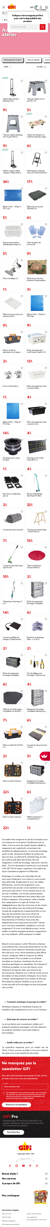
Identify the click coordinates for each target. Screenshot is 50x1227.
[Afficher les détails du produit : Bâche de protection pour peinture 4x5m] (13, 303)
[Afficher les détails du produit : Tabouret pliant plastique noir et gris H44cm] (13, 123)
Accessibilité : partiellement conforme (36, 1218)
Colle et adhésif (33, 60)
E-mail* (6, 1084)
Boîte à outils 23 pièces (12, 781)
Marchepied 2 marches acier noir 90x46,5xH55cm (37, 172)
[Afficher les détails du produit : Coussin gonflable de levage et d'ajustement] (13, 626)
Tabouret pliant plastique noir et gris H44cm (13, 136)
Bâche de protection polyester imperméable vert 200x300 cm (36, 279)
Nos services (9, 1178)
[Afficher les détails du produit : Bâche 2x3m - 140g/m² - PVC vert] (13, 195)
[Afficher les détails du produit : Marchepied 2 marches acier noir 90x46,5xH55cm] (37, 159)
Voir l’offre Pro (13, 1132)
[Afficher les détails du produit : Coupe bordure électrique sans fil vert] (13, 554)
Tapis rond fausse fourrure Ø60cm (34, 567)
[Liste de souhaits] (21, 81)
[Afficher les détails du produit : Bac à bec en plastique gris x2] (13, 482)
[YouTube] (23, 1165)
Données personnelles (10, 1224)
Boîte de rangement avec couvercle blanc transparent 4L (37, 387)
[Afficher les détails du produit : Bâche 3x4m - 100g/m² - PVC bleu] (37, 303)
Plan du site (6, 1214)
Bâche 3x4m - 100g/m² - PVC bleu (36, 315)
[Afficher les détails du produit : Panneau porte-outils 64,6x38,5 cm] (37, 446)
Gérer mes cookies (34, 1214)
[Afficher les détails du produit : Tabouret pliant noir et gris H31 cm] (37, 87)
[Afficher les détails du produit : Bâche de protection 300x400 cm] (37, 195)
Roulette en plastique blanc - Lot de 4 (35, 638)
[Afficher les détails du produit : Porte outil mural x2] (13, 374)
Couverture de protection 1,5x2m (37, 746)
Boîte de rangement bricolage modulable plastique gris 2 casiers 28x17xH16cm (12, 674)
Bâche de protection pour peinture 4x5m (13, 315)
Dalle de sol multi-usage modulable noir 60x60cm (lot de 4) (12, 710)
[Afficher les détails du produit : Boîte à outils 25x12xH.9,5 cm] (13, 733)
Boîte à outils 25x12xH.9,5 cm (13, 746)
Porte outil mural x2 (10, 386)
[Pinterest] (30, 1165)
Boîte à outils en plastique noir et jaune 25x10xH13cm (11, 351)
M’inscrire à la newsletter (16, 1105)
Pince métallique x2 (10, 279)
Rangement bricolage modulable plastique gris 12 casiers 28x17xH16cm (36, 782)
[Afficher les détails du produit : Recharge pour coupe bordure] (13, 446)
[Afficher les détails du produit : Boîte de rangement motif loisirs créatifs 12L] (37, 339)
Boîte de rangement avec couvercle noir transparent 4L (37, 423)
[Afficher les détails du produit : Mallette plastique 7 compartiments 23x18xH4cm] (37, 805)
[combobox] (7, 67)
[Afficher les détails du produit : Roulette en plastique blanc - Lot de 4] (37, 626)
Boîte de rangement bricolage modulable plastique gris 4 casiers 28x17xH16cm (36, 603)
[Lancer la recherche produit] (3, 13)
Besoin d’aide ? (10, 1173)
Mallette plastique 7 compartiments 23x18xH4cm (34, 818)
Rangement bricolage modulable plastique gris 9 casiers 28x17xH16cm (36, 710)
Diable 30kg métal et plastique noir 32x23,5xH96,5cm (11, 100)
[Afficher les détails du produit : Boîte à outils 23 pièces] (13, 769)
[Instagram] (16, 1165)
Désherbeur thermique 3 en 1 (12, 603)
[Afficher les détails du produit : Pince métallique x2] (13, 267)
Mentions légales (8, 1221)
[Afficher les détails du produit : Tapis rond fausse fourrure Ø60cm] (37, 554)
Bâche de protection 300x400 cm (35, 208)
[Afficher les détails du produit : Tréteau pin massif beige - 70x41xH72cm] (37, 518)
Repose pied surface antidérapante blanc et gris (12, 244)
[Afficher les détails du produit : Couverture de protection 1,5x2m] (37, 733)
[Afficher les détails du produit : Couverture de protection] (13, 518)
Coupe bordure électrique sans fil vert (13, 567)
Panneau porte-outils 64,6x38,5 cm (35, 459)
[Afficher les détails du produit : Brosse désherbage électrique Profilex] (37, 482)
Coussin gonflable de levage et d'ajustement (12, 638)
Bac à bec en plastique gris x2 (12, 495)
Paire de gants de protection (34, 244)
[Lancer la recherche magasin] (43, 27)
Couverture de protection (13, 530)
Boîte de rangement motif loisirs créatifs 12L (36, 351)
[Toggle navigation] (4, 7)
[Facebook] (10, 1165)
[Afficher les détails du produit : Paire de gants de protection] (37, 231)
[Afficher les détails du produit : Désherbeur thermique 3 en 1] (13, 590)
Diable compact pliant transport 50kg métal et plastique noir (12, 172)
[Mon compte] (41, 7)
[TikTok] (36, 1165)
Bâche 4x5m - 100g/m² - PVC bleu (12, 423)
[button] (35, 7)
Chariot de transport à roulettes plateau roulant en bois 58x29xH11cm (36, 136)
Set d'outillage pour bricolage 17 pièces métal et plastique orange (37, 674)
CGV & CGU (6, 1217)
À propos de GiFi (11, 1183)
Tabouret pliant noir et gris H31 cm (36, 100)
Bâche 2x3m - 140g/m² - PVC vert (12, 208)
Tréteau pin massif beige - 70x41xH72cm (36, 531)
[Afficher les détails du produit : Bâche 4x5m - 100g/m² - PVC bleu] (13, 410)
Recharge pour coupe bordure (11, 459)
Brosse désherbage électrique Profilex (34, 495)
